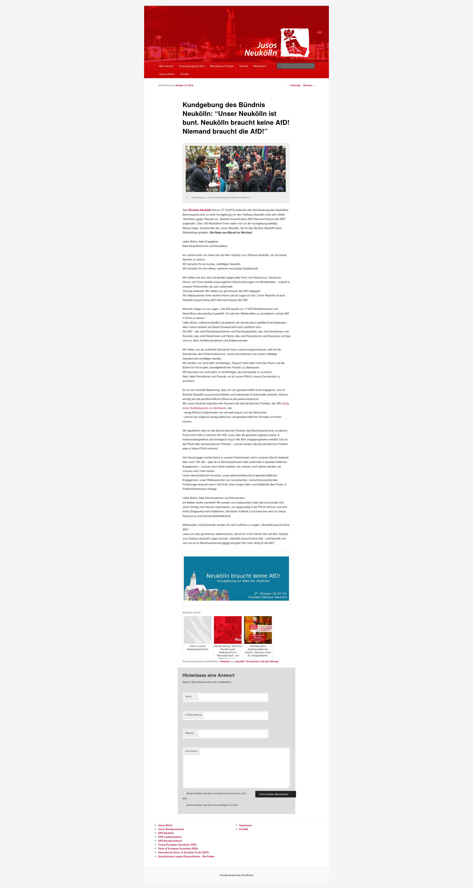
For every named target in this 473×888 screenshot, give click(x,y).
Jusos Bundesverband (171, 829)
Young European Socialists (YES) (177, 844)
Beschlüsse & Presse (221, 66)
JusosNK (240, 661)
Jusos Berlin (165, 825)
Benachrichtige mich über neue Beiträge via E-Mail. (212, 804)
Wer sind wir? (166, 66)
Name (188, 696)
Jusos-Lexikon (167, 74)
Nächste (309, 85)
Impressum (245, 825)
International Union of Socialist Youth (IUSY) (183, 852)
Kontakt (185, 74)
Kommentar (191, 751)
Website (189, 733)
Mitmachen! (259, 66)
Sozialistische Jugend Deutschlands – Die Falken (186, 856)
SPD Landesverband (169, 837)
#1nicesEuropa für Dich (191, 66)
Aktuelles (225, 661)
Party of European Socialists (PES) (178, 848)
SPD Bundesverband (170, 840)
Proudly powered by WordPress (236, 875)
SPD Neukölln (166, 833)
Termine (243, 66)
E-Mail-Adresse (193, 714)
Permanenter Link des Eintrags (262, 661)
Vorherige (293, 85)
